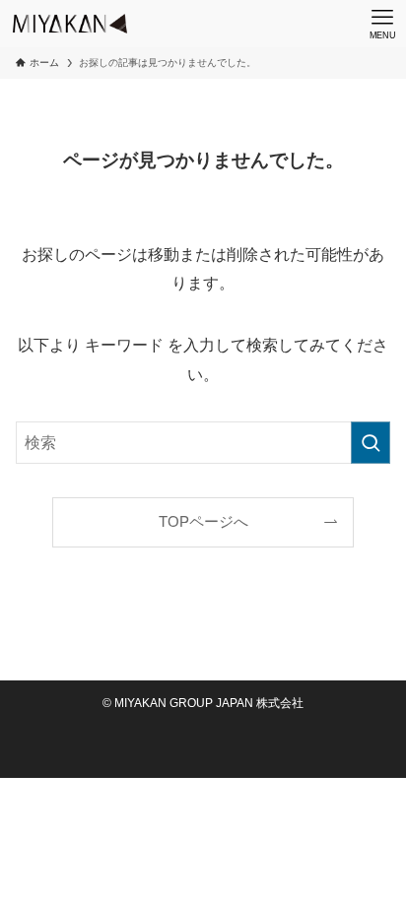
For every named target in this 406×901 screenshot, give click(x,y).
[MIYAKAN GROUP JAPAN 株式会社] (70, 23)
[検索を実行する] (370, 442)
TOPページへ (203, 522)
